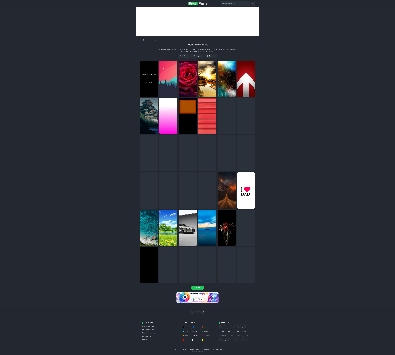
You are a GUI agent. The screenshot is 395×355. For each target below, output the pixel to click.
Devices (145, 339)
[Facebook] (192, 312)
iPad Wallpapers (148, 329)
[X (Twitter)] (203, 312)
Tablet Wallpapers (148, 333)
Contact (183, 349)
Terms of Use (207, 349)
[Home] (143, 40)
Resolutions (146, 336)
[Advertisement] (197, 21)
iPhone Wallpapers (149, 326)
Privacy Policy (194, 349)
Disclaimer (219, 349)
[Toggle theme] (253, 4)
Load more (197, 287)
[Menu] (142, 4)
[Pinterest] (197, 312)
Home (174, 349)
